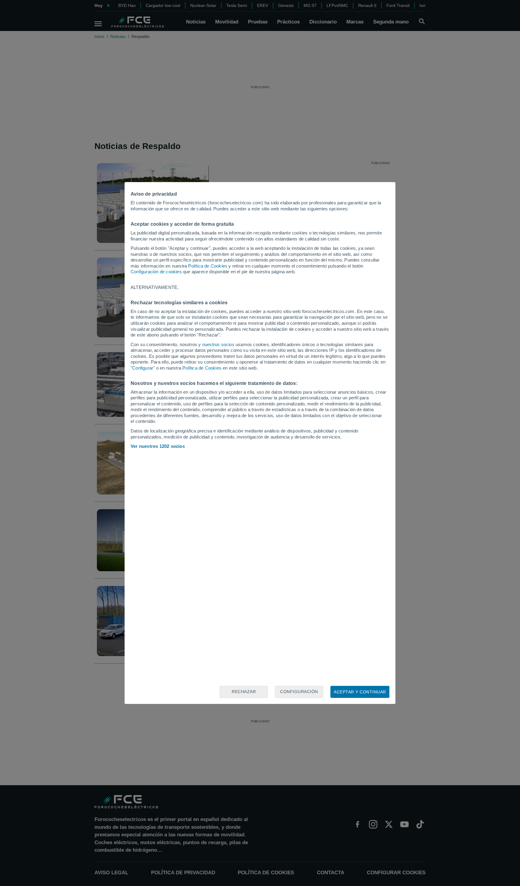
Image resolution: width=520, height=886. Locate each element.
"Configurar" (143, 367)
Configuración (299, 691)
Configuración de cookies (156, 271)
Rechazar (244, 691)
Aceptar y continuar (360, 691)
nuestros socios (218, 344)
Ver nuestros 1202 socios (158, 446)
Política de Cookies (207, 265)
